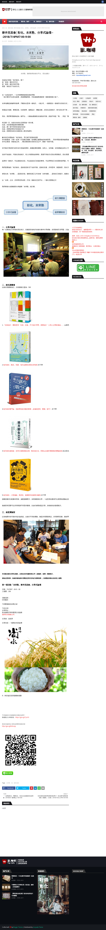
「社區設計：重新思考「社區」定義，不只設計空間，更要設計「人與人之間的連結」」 (33, 325)
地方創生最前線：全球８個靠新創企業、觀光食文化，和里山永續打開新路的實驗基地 (32, 451)
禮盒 (93, 114)
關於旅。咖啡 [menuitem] (25, 21)
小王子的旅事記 (77, 227)
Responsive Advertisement (68, 11)
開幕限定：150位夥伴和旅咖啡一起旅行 (93, 130)
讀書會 (85, 117)
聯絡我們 (18, 2)
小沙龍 (75, 98)
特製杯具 (83, 108)
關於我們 (11, 2)
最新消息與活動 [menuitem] (13, 21)
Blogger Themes (18, 927)
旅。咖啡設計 (93, 104)
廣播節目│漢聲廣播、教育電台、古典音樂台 (86, 246)
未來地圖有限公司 (78, 244)
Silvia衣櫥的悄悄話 (78, 250)
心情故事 (88, 98)
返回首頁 (4, 2)
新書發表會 (92, 111)
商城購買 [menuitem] (61, 21)
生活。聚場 (76, 101)
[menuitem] (4, 21)
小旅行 (81, 98)
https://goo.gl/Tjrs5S (22, 717)
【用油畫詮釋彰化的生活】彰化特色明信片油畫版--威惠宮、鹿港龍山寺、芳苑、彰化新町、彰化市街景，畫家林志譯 (92, 149)
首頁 (3, 28)
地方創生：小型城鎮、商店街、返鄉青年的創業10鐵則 (22, 495)
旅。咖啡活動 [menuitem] (50, 21)
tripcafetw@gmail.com (83, 75)
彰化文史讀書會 (85, 114)
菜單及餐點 (76, 111)
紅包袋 (75, 104)
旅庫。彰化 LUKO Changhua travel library (85, 236)
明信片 (91, 101)
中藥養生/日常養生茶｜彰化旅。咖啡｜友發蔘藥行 (23, 886)
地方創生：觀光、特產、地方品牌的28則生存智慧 (20, 365)
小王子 (5, 41)
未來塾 (8, 783)
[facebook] (102, 1)
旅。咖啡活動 (9, 28)
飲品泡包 (84, 111)
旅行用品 (75, 108)
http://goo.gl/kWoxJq (9, 726)
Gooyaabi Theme (38, 927)
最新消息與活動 (92, 108)
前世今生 (98, 101)
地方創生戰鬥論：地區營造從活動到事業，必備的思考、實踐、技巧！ (27, 409)
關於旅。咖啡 (77, 117)
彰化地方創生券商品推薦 (79, 86)
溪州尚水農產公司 (8, 614)
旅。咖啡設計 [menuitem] (38, 21)
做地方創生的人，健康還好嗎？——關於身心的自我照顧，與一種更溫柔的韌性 (87, 231)
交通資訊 (84, 101)
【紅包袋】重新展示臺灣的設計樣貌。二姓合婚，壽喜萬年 (92, 139)
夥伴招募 (75, 114)
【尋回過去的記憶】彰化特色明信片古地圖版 (22, 894)
